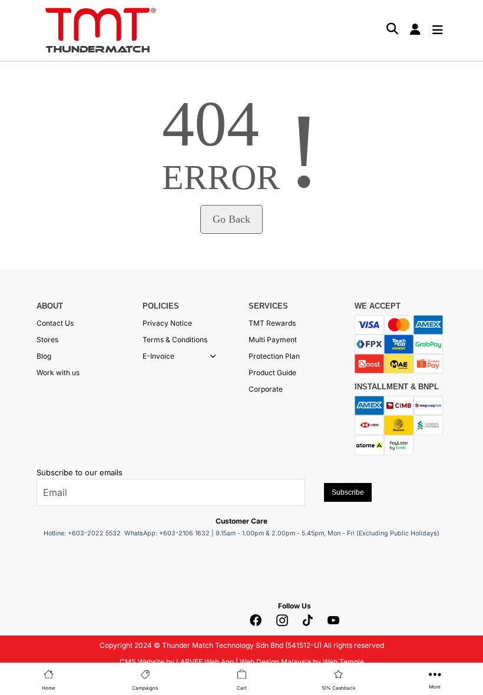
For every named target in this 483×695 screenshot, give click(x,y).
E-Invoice (158, 356)
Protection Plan (274, 356)
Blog (44, 356)
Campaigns (145, 688)
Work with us (58, 372)
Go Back (231, 219)
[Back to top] (23, 674)
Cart (242, 688)
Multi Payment (273, 339)
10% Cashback (338, 688)
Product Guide (272, 372)
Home (48, 688)
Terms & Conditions (175, 339)
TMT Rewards (272, 323)
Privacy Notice (167, 323)
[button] (213, 356)
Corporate (266, 389)
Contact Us (55, 323)
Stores (47, 339)
